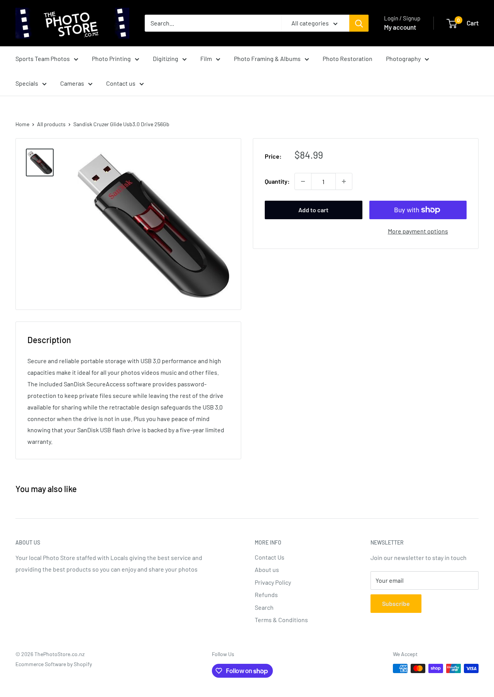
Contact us (120, 83)
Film (206, 58)
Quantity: (277, 181)
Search (264, 607)
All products (51, 124)
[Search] (359, 23)
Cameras (72, 83)
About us (267, 569)
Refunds (266, 594)
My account (400, 27)
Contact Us (269, 557)
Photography (403, 58)
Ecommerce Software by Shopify (53, 664)
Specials (26, 83)
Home (22, 124)
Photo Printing (111, 58)
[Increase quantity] (344, 181)
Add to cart (313, 209)
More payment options (418, 231)
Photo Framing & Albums (267, 58)
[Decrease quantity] (303, 181)
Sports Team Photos (42, 58)
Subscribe (396, 603)
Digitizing (165, 58)
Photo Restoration (347, 58)
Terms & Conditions (281, 619)
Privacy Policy (273, 582)
